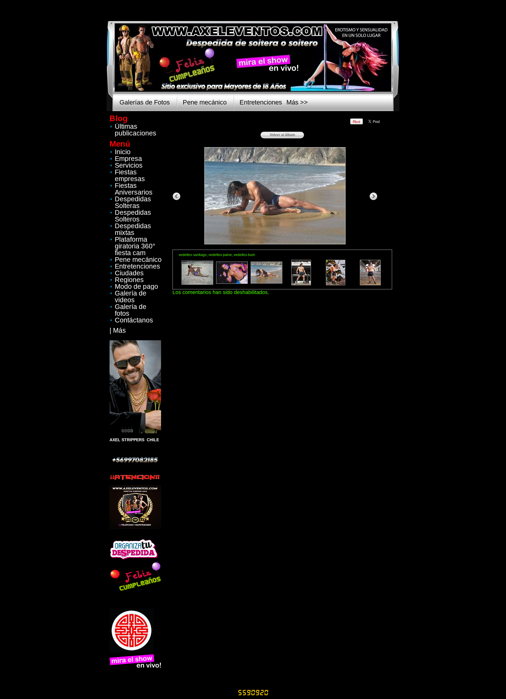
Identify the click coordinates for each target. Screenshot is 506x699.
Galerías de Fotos (144, 102)
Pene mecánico (205, 102)
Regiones (129, 280)
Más (119, 330)
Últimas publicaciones (135, 130)
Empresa (128, 158)
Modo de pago (136, 286)
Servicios (129, 165)
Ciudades (129, 273)
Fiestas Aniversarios (134, 189)
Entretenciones (261, 102)
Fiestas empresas (130, 175)
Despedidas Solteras (133, 202)
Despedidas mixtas (133, 229)
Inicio (123, 152)
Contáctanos (134, 320)
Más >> (297, 102)
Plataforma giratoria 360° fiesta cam (135, 246)
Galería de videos (130, 296)
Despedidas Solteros (133, 216)
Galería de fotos (130, 310)
